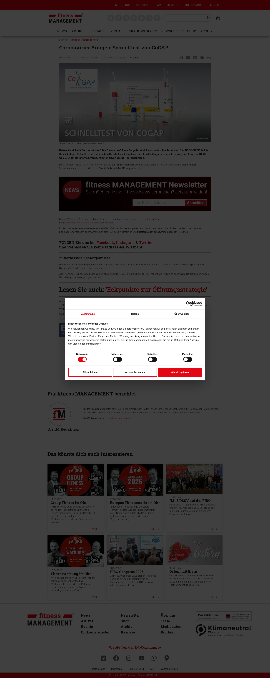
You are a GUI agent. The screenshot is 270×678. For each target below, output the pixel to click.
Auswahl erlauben (135, 372)
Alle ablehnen (90, 372)
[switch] (117, 359)
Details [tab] (135, 313)
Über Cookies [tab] (181, 313)
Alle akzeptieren (180, 372)
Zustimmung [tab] (88, 313)
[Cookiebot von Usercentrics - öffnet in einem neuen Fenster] (188, 303)
